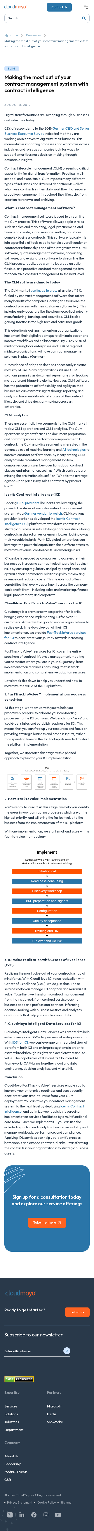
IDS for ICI (20, 1042)
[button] (86, 7)
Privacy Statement (19, 1502)
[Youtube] (57, 1514)
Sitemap (65, 1502)
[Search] (83, 18)
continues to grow (44, 290)
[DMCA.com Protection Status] (19, 1381)
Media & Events (16, 1472)
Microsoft (54, 1406)
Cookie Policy (46, 1502)
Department (13, 1430)
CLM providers (28, 503)
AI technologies (74, 449)
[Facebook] (33, 1514)
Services (10, 1406)
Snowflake (55, 1422)
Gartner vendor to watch (43, 513)
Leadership (12, 1464)
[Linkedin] (21, 1514)
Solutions (11, 1414)
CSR (7, 1479)
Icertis (51, 1414)
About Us (11, 1456)
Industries (11, 1422)
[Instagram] (45, 1514)
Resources (33, 35)
